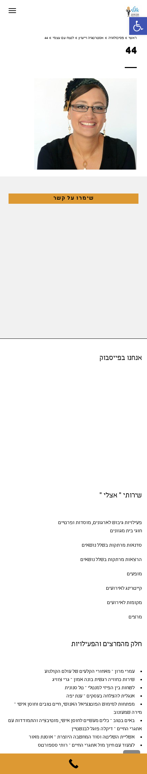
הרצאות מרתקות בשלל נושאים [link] (111, 560)
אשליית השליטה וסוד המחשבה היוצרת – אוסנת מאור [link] (82, 737)
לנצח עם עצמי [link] (63, 38)
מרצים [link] (135, 617)
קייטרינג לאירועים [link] (124, 588)
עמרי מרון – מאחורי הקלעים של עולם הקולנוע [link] (89, 671)
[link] (138, 26)
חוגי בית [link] (134, 531)
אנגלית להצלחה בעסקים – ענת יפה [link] (100, 696)
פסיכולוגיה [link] (116, 38)
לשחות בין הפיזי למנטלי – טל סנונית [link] (100, 688)
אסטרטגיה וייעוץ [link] (91, 38)
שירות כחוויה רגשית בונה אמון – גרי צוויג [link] (93, 680)
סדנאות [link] (134, 545)
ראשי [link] (133, 38)
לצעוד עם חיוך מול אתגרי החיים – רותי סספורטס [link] (86, 745)
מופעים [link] (134, 574)
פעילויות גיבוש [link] (127, 523)
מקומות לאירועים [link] (124, 603)
